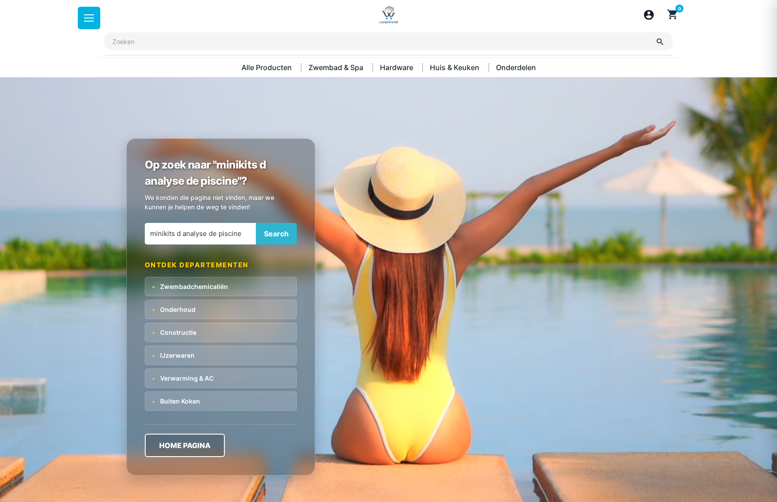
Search (276, 233)
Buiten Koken (176, 401)
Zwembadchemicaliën (190, 286)
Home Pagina (184, 445)
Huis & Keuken (455, 67)
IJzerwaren (173, 355)
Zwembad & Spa (336, 67)
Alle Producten (267, 67)
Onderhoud (174, 309)
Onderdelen (516, 67)
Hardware (397, 67)
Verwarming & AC (183, 378)
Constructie (174, 332)
